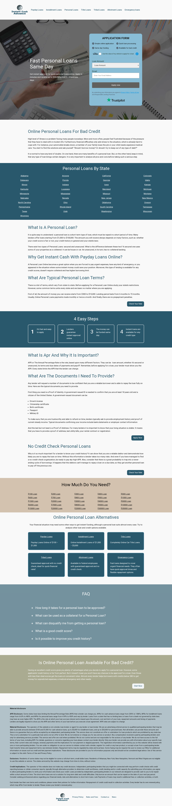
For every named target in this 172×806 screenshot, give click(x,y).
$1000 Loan (126, 497)
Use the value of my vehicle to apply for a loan (118, 54)
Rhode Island (65, 207)
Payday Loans (46, 536)
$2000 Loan (56, 501)
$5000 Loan (126, 501)
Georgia (106, 180)
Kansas (147, 184)
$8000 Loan (79, 505)
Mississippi (65, 193)
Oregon (147, 202)
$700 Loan (55, 497)
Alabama (24, 176)
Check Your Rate (135, 304)
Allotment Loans (86, 557)
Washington (106, 211)
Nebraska (24, 198)
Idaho (147, 180)
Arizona (65, 176)
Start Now (138, 686)
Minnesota (24, 193)
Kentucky (24, 189)
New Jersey (106, 198)
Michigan (148, 189)
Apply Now (137, 438)
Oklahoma (106, 202)
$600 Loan (32, 497)
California (106, 176)
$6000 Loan (33, 505)
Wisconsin (147, 211)
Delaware (24, 180)
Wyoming (24, 216)
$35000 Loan (126, 508)
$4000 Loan (103, 501)
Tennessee (147, 207)
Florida (65, 180)
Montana (147, 193)
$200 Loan (55, 494)
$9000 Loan (103, 505)
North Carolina (24, 202)
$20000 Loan (56, 508)
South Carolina (106, 207)
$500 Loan (125, 494)
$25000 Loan (80, 508)
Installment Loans (86, 536)
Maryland (106, 189)
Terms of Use (134, 92)
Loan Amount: (98, 61)
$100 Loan (32, 494)
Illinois (24, 184)
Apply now (115, 85)
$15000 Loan (33, 508)
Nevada (65, 198)
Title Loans (125, 536)
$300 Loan (79, 494)
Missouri (106, 193)
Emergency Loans (125, 557)
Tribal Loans (46, 557)
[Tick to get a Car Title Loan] (137, 53)
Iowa (106, 184)
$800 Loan (79, 497)
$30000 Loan (103, 508)
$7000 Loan (56, 505)
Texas (24, 211)
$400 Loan (102, 494)
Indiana (65, 184)
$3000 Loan (79, 501)
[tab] (86, 607)
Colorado (147, 176)
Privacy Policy (125, 92)
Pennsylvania (24, 207)
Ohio (65, 202)
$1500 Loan (33, 501)
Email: (94, 71)
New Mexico (147, 198)
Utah (65, 211)
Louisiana (65, 189)
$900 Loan (102, 497)
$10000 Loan (126, 505)
